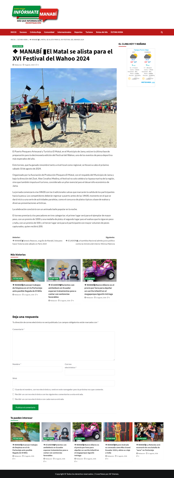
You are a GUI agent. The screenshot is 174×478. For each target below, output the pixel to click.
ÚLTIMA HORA (117, 32)
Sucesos (23, 32)
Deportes (78, 32)
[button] (161, 32)
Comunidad (49, 32)
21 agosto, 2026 (122, 456)
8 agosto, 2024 (30, 65)
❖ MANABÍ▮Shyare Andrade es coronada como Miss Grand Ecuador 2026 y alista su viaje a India (117, 449)
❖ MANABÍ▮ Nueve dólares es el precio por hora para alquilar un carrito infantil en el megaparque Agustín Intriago (99, 289)
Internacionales (64, 32)
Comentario (18, 329)
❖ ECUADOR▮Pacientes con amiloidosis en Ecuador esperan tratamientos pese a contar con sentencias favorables (62, 291)
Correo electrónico (70, 366)
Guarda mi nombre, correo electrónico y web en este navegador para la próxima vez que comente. (59, 389)
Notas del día (102, 32)
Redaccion (18, 65)
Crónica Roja (35, 32)
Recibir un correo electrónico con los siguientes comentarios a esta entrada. (49, 394)
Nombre (16, 364)
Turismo (89, 32)
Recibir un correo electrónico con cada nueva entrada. (39, 399)
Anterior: (37, 240)
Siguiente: (90, 240)
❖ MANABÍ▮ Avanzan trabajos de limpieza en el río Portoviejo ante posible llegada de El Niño (27, 288)
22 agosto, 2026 (29, 295)
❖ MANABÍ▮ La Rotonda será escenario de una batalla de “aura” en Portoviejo (148, 448)
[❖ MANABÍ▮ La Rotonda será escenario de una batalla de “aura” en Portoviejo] (148, 432)
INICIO (13, 32)
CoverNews (100, 474)
